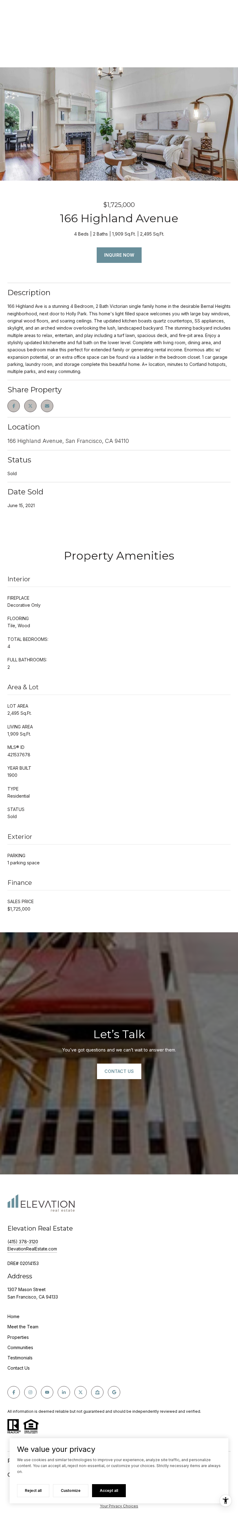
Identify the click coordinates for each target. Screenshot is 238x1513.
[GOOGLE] (114, 1392)
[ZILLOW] (97, 1392)
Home (13, 1316)
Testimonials (20, 1357)
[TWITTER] (80, 1392)
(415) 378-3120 (22, 1241)
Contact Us (18, 1368)
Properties (18, 1337)
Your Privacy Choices (119, 1506)
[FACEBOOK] (13, 1392)
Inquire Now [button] (119, 255)
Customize (71, 1490)
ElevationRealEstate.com (32, 1248)
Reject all (33, 1490)
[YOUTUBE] (47, 1392)
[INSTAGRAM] (30, 1392)
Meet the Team (22, 1326)
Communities (20, 1347)
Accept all (109, 1490)
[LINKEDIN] (64, 1392)
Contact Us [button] (119, 1071)
